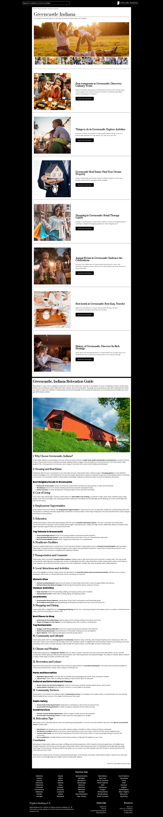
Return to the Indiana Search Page (118, 764)
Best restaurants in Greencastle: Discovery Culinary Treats (99, 85)
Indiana (35, 9)
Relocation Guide (42, 9)
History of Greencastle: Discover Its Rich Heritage (98, 347)
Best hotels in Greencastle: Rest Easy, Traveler (100, 303)
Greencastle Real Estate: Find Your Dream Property (98, 173)
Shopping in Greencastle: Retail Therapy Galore (97, 216)
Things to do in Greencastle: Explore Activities (100, 129)
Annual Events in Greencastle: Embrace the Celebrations (99, 259)
